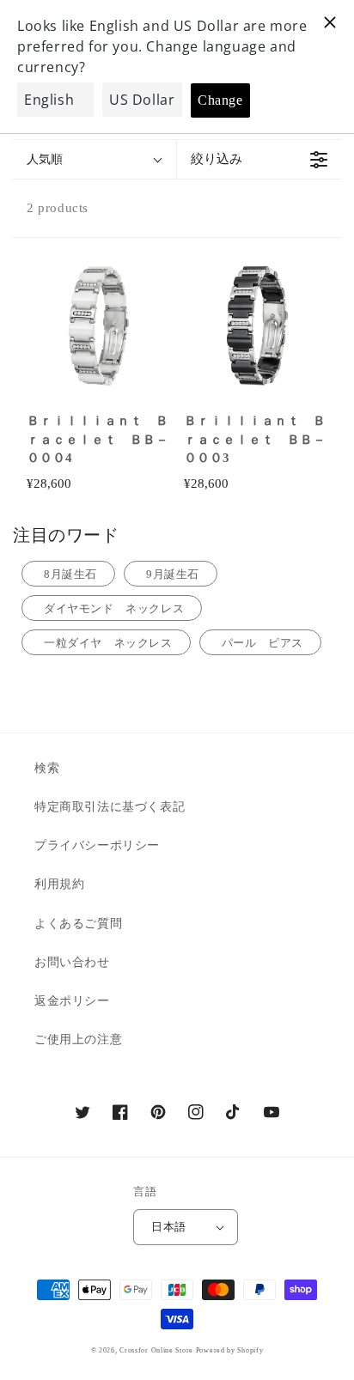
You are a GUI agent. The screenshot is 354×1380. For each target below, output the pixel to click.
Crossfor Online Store (157, 1350)
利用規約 (59, 884)
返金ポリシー (72, 1000)
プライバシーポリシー (97, 845)
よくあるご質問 (78, 923)
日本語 (168, 1226)
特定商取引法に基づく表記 (109, 806)
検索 (46, 768)
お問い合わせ (72, 962)
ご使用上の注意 (78, 1039)
